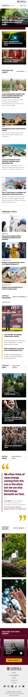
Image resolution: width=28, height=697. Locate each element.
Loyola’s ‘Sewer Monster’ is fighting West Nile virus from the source (13, 43)
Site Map (15, 693)
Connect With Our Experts (16, 457)
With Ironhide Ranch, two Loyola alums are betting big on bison (14, 349)
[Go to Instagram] (8, 686)
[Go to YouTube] (23, 686)
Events (14, 678)
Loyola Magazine (8, 57)
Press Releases (5, 91)
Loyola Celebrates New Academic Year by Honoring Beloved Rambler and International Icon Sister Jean (13, 95)
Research (6, 39)
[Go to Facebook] (5, 686)
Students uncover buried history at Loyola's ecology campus (12, 288)
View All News (20, 71)
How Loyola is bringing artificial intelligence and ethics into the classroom (11, 237)
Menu (22, 5)
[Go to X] (20, 686)
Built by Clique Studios (14, 695)
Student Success (6, 260)
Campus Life (5, 17)
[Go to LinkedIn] (12, 686)
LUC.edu (14, 683)
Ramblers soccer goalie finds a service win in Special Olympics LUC (13, 263)
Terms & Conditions (8, 693)
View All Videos (13, 660)
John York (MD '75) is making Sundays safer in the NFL (12, 61)
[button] (8, 655)
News (3, 126)
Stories (14, 673)
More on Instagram (18, 528)
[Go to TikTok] (16, 686)
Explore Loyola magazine (19, 296)
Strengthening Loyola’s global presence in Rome (14, 129)
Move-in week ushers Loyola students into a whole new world (12, 22)
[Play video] (14, 555)
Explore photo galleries (16, 366)
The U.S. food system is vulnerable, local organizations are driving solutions (14, 193)
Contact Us (14, 680)
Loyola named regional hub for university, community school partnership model (11, 161)
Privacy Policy (21, 693)
